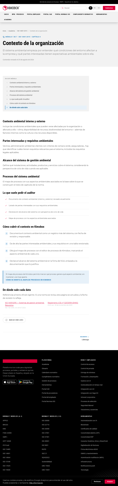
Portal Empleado (33, 14)
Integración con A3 (87, 389)
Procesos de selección (88, 401)
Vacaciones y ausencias (89, 410)
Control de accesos (87, 364)
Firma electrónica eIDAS (89, 449)
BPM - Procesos (18, 14)
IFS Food (6, 445)
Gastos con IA (86, 381)
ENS (4, 429)
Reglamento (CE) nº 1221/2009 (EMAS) (63, 303)
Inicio (6, 14)
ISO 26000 (45, 429)
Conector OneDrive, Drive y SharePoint (94, 441)
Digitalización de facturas (90, 445)
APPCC (5, 420)
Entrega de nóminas (88, 372)
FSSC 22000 (7, 433)
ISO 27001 (45, 433)
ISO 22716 (45, 425)
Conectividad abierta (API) (90, 433)
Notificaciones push (88, 466)
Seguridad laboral (87, 405)
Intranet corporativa (88, 397)
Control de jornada (87, 368)
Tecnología (84, 470)
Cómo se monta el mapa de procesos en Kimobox (28, 280)
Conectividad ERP (87, 437)
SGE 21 (44, 453)
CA (99, 8)
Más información (36, 483)
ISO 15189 (6, 462)
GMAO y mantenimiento (89, 453)
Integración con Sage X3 (89, 393)
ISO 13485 (6, 449)
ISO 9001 (45, 445)
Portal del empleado (49, 397)
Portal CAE (47, 14)
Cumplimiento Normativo (83, 14)
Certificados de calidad (89, 429)
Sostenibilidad (47, 462)
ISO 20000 (45, 420)
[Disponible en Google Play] (26, 382)
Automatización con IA (89, 420)
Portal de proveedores (50, 393)
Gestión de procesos (49, 381)
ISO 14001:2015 (22, 31)
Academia (8, 19)
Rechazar (97, 481)
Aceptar (110, 481)
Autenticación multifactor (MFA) (92, 457)
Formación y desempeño (89, 377)
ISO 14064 (6, 457)
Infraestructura (86, 462)
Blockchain (85, 425)
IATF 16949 (7, 441)
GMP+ (5, 437)
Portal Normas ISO (62, 14)
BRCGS (5, 425)
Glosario (45, 368)
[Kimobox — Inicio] (11, 8)
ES (90, 8)
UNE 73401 (46, 470)
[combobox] (73, 8)
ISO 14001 (6, 453)
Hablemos (109, 8)
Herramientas (101, 14)
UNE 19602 (46, 466)
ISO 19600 (6, 470)
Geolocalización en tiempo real (91, 385)
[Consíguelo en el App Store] (10, 382)
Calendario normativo (49, 372)
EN (95, 8)
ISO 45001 (45, 441)
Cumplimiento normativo (50, 377)
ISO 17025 (6, 466)
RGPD (44, 449)
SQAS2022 (46, 457)
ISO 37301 (45, 437)
